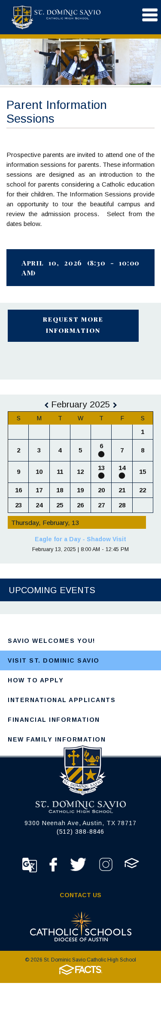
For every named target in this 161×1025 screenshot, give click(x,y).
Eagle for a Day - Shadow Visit (80, 539)
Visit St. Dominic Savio (54, 660)
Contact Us (80, 895)
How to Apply (36, 680)
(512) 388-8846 (81, 831)
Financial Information (54, 719)
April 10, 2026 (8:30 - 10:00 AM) (80, 267)
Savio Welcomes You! (51, 640)
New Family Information (57, 739)
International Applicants (61, 699)
